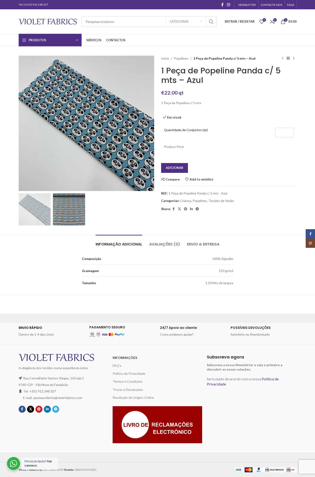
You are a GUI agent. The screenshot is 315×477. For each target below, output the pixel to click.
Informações (125, 358)
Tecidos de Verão (221, 201)
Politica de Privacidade (129, 373)
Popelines (181, 58)
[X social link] (180, 209)
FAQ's (117, 366)
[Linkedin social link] (191, 209)
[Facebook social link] (222, 4)
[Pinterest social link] (186, 209)
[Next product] (294, 58)
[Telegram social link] (197, 209)
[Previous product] (282, 58)
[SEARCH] (211, 21)
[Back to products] (288, 58)
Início (165, 58)
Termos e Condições (128, 381)
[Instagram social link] (228, 4)
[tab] (119, 242)
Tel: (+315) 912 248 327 (33, 4)
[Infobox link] (52, 331)
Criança (185, 201)
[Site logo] (48, 21)
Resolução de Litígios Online (133, 397)
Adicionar (174, 168)
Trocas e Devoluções (128, 390)
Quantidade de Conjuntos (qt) (186, 130)
